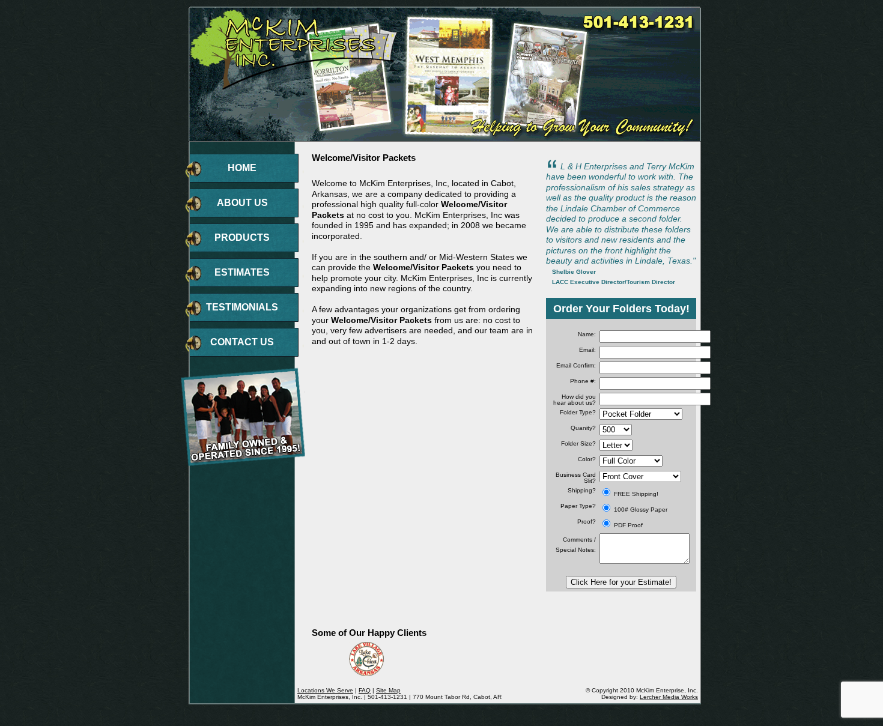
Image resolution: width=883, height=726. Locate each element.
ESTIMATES (242, 272)
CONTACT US (242, 342)
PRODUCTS (242, 237)
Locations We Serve (325, 690)
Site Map (388, 690)
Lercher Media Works (669, 697)
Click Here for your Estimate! (621, 582)
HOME (242, 168)
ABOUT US (242, 203)
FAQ (365, 690)
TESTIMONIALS (242, 307)
